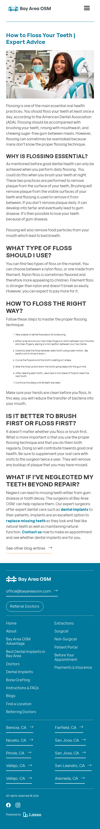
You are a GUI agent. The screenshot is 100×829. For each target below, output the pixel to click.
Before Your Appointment (65, 657)
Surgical (61, 631)
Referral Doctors (24, 606)
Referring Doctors (21, 712)
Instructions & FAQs (22, 688)
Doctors (13, 664)
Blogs (10, 696)
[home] (28, 8)
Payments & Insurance (73, 667)
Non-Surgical (65, 639)
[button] (87, 8)
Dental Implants (19, 672)
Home (11, 623)
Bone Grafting (18, 680)
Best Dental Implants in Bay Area (25, 654)
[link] (8, 805)
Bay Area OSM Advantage (18, 641)
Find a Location (18, 704)
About (11, 631)
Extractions (64, 623)
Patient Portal (66, 647)
